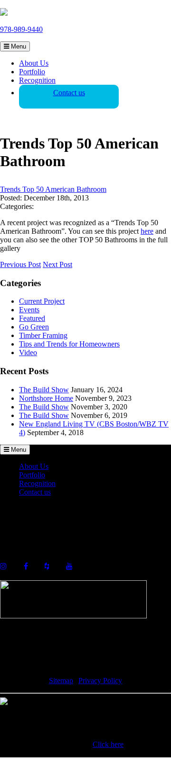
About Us (33, 63)
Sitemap (61, 680)
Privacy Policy (100, 680)
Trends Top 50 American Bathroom (53, 189)
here (147, 231)
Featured (32, 318)
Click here (108, 744)
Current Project (42, 301)
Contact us (69, 93)
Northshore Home (46, 398)
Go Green (34, 327)
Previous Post (20, 264)
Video (28, 352)
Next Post (57, 264)
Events (29, 310)
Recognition (37, 80)
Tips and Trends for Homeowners (69, 344)
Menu (17, 46)
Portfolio (32, 72)
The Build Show (44, 390)
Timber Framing (43, 335)
